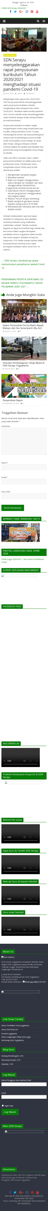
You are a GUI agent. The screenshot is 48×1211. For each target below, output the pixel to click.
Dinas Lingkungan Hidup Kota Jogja (16, 1037)
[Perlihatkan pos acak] (44, 21)
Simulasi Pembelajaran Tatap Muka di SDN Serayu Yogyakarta (23, 364)
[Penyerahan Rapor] (24, 375)
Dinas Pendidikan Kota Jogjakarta (15, 1025)
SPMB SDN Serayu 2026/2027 (13, 8)
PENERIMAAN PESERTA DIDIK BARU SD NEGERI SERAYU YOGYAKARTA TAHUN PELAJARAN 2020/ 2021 (22, 283)
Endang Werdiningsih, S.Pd (12, 1056)
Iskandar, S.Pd (7, 1064)
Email (4, 477)
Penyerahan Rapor (13, 400)
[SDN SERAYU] (7, 957)
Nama (4, 462)
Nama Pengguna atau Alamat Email (16, 1080)
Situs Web (5, 491)
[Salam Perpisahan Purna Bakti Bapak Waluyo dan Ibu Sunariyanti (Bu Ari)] (24, 300)
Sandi (3, 1093)
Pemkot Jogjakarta (9, 1033)
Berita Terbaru (10, 55)
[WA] (34, 982)
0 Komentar (30, 93)
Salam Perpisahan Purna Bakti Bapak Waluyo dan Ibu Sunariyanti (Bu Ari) (23, 327)
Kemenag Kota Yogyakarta (12, 1040)
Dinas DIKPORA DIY (9, 1029)
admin (19, 93)
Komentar (5, 426)
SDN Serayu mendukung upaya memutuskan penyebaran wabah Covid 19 (22, 264)
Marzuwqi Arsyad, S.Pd (10, 1060)
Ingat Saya (8, 1105)
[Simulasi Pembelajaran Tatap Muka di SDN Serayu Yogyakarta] (24, 338)
